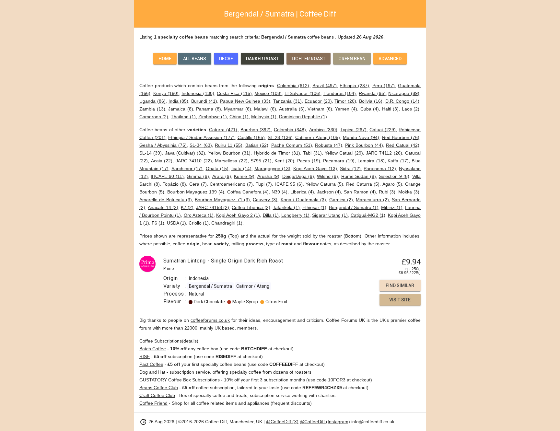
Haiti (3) (390, 108)
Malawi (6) (265, 108)
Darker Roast (262, 58)
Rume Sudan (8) (358, 176)
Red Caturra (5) (362, 184)
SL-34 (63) (201, 145)
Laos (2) (411, 108)
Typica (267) (353, 129)
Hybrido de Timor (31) (277, 153)
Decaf (226, 58)
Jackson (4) (329, 191)
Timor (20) (345, 101)
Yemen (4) (346, 108)
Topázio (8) (174, 184)
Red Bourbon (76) (400, 137)
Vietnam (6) (320, 108)
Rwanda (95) (372, 93)
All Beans (194, 58)
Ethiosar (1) (314, 207)
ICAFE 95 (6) (289, 184)
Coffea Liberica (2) (251, 207)
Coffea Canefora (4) (248, 191)
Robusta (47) (328, 145)
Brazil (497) (324, 85)
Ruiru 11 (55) (228, 145)
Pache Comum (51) (291, 145)
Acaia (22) (162, 160)
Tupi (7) (264, 184)
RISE (144, 356)
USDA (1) (176, 223)
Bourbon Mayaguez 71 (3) (222, 199)
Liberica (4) (302, 191)
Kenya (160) (166, 93)
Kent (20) (284, 160)
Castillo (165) (251, 137)
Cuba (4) (369, 108)
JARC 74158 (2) (212, 207)
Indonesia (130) (197, 93)
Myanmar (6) (237, 108)
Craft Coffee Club (157, 395)
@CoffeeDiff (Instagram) (325, 421)
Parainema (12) (380, 168)
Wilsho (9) (327, 176)
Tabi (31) (312, 153)
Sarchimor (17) (187, 168)
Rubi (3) (387, 191)
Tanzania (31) (287, 101)
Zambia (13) (152, 108)
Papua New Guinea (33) (245, 101)
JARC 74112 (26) (384, 153)
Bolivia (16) (370, 101)
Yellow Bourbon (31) (229, 153)
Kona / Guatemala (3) (303, 199)
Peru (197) (383, 85)
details (190, 341)
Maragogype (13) (272, 168)
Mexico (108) (268, 93)
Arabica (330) (323, 129)
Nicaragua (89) (403, 93)
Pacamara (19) (339, 160)
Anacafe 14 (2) (163, 207)
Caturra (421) (223, 129)
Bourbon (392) (255, 129)
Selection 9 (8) (394, 176)
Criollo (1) (199, 223)
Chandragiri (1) (226, 223)
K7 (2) (187, 207)
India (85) (179, 101)
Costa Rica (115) (234, 93)
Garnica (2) (341, 199)
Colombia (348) (290, 129)
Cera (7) (198, 184)
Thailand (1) (183, 116)
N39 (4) (279, 191)
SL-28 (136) (280, 137)
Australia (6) (292, 108)
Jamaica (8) (180, 108)
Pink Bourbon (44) (364, 145)
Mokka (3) (408, 191)
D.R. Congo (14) (402, 101)
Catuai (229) (382, 129)
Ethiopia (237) (354, 85)
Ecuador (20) (318, 101)
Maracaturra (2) (372, 199)
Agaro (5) (392, 184)
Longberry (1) (295, 215)
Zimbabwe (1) (212, 116)
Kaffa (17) (398, 160)
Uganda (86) (152, 101)
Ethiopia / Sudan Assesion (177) (201, 137)
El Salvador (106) (303, 93)
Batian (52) (256, 145)
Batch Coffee (152, 348)
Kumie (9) (244, 176)
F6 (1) (158, 223)
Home (164, 58)
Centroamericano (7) (231, 184)
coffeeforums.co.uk (210, 320)
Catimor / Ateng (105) (317, 137)
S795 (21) (261, 160)
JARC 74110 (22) (194, 160)
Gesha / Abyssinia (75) (163, 145)
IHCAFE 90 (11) (167, 176)
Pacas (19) (308, 160)
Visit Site (400, 299)
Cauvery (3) (265, 199)
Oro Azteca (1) (199, 215)
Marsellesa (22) (231, 160)
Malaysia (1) (263, 116)
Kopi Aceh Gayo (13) (315, 168)
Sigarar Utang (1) (330, 215)
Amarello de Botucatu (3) (165, 199)
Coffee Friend (153, 403)
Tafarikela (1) (286, 207)
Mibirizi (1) (391, 207)
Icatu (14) (241, 168)
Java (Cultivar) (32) (185, 153)
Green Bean (352, 58)
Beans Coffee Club (158, 387)
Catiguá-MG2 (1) (368, 215)
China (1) (239, 116)
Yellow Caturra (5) (324, 184)
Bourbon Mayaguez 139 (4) (195, 191)
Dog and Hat (152, 372)
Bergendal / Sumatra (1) (354, 207)
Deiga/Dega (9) (298, 176)
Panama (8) (208, 108)
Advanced (390, 58)
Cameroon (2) (153, 116)
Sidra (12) (350, 168)
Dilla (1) (271, 215)
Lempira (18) (371, 160)
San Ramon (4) (360, 191)
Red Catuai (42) (402, 145)
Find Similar (400, 285)
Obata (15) (217, 168)
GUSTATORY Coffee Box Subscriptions (179, 379)
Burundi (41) (204, 101)
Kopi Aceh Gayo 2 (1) (238, 215)
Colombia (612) (293, 85)
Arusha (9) (268, 176)
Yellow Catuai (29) (344, 153)
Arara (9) (221, 176)
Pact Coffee (151, 364)
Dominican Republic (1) (303, 116)
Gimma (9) (198, 176)
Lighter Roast (308, 58)
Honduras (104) (339, 93)
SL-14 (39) (150, 153)
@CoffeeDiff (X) (282, 421)
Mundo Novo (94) (361, 137)
